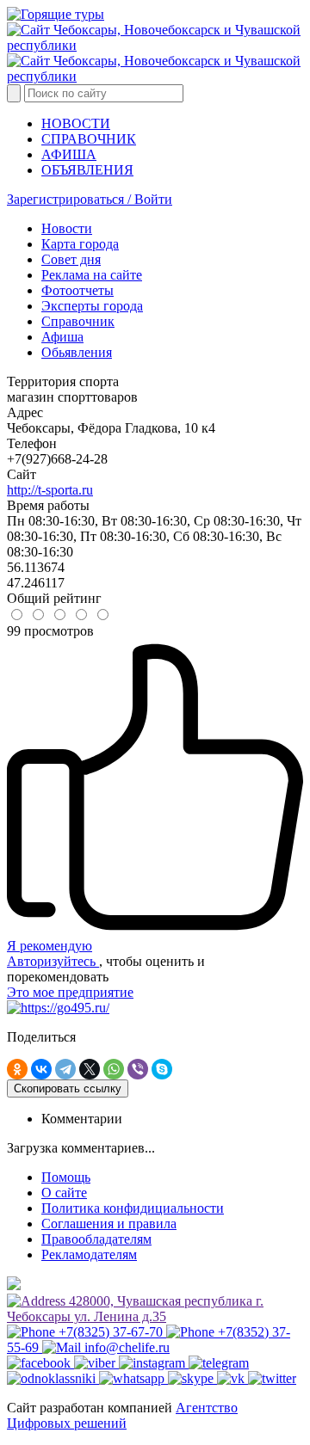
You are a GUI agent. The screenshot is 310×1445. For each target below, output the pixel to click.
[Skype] (162, 1069)
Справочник (78, 321)
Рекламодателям (89, 1254)
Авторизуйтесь (53, 961)
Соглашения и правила (109, 1223)
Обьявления (76, 352)
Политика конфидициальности (132, 1208)
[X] (89, 1069)
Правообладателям (96, 1239)
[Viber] (137, 1069)
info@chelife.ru (125, 1347)
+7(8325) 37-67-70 (110, 1332)
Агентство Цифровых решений (122, 1415)
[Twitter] (272, 1378)
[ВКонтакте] (41, 1069)
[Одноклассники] (17, 1069)
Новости (66, 228)
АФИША (68, 154)
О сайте (64, 1192)
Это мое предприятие (70, 992)
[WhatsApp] (113, 1069)
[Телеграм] (219, 1363)
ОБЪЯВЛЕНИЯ (87, 170)
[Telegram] (65, 1069)
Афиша (62, 336)
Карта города (80, 244)
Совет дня (71, 259)
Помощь (65, 1177)
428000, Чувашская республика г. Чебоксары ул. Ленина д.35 (135, 1309)
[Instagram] (154, 1363)
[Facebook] (40, 1363)
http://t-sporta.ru (50, 490)
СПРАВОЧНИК (88, 139)
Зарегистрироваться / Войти (89, 199)
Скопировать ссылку (67, 1088)
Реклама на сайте (91, 274)
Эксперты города (92, 305)
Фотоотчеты (77, 290)
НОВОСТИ (75, 123)
